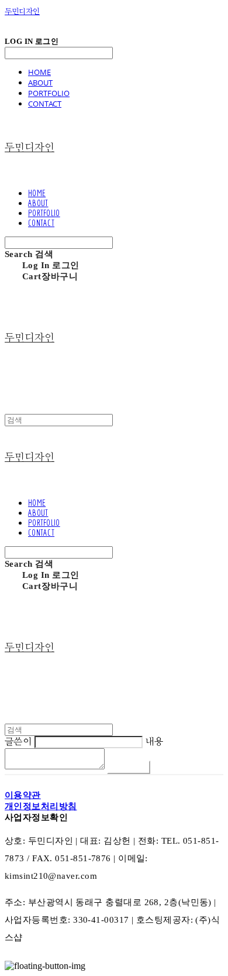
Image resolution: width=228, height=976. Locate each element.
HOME (39, 72)
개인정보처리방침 (41, 806)
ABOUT (40, 82)
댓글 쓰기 (129, 767)
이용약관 (23, 795)
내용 (154, 741)
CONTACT (44, 103)
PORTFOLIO (49, 93)
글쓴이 (18, 741)
